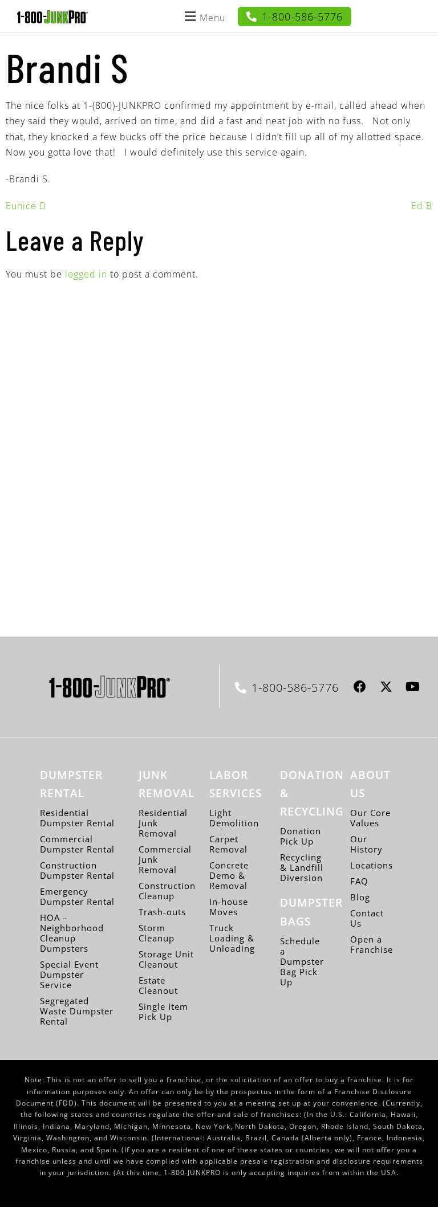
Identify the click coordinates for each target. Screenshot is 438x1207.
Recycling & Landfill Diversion (301, 867)
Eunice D (26, 205)
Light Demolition (234, 818)
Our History (366, 844)
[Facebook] (360, 686)
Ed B (421, 205)
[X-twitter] (386, 686)
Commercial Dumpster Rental (77, 844)
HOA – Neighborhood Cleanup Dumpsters (72, 933)
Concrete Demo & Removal (229, 875)
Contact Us (367, 918)
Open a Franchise (371, 944)
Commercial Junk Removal (165, 859)
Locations (371, 865)
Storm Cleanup (157, 933)
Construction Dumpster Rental (77, 870)
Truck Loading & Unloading (232, 938)
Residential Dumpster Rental (77, 818)
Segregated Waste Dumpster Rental (76, 1011)
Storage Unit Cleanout (166, 959)
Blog (360, 897)
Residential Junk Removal (163, 823)
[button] (203, 16)
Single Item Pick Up (163, 1011)
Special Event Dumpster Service (69, 974)
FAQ (359, 881)
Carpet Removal (228, 844)
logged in (86, 274)
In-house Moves (228, 907)
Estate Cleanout (158, 985)
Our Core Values (370, 818)
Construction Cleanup (167, 891)
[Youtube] (413, 686)
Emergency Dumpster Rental (77, 896)
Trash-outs (162, 912)
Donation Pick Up (300, 836)
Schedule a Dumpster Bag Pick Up (302, 961)
